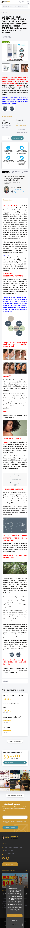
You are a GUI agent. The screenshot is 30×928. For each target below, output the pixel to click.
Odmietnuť (15, 925)
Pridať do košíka (16, 138)
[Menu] (28, 2)
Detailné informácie (7, 116)
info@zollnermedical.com (19, 192)
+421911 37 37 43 (18, 190)
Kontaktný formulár (10, 864)
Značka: (6, 37)
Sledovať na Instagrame (16, 795)
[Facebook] (3, 858)
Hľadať (26, 6)
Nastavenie (15, 921)
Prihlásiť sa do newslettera (10, 827)
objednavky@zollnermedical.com (13, 847)
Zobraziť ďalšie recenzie (15, 741)
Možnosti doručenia (21, 126)
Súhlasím (16, 916)
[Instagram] (7, 858)
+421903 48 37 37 (9, 853)
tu (17, 911)
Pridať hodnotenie (9, 762)
